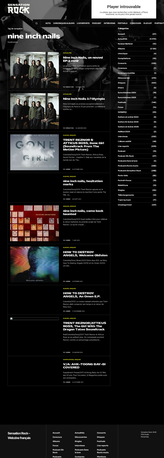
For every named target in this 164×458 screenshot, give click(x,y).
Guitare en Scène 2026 (128, 127)
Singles (73, 206)
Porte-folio (123, 175)
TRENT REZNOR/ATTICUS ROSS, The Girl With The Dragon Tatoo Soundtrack (84, 326)
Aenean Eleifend (125, 44)
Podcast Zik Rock (126, 156)
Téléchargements (126, 195)
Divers (121, 88)
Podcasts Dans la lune (127, 161)
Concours (122, 68)
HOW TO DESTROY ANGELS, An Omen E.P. (82, 294)
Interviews (123, 136)
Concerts (122, 63)
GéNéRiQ (122, 112)
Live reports (123, 146)
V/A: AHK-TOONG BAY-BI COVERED (84, 365)
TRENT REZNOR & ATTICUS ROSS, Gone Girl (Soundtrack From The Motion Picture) (83, 144)
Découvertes (124, 78)
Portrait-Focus (124, 180)
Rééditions (123, 185)
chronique (122, 53)
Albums (66, 135)
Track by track (124, 200)
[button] (36, 23)
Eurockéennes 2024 (127, 92)
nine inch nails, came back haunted (83, 212)
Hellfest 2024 (124, 131)
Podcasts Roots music (128, 166)
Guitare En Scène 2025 (128, 122)
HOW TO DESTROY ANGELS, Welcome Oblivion (85, 253)
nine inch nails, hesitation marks (83, 182)
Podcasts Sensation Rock (129, 170)
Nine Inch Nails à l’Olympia (84, 99)
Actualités (67, 53)
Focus (120, 107)
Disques (73, 135)
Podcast (121, 151)
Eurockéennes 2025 (127, 97)
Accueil (121, 34)
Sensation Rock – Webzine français (19, 435)
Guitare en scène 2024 (128, 117)
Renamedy (145, 437)
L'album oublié (124, 141)
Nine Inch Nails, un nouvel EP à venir (83, 59)
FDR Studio (145, 434)
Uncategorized (125, 205)
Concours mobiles (126, 73)
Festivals (122, 102)
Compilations (68, 359)
